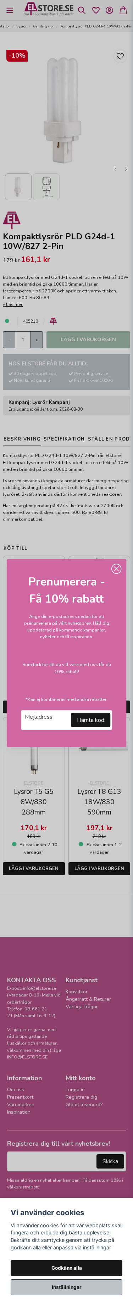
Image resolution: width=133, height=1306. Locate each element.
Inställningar (67, 1287)
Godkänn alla (66, 1268)
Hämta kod (90, 720)
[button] (116, 568)
